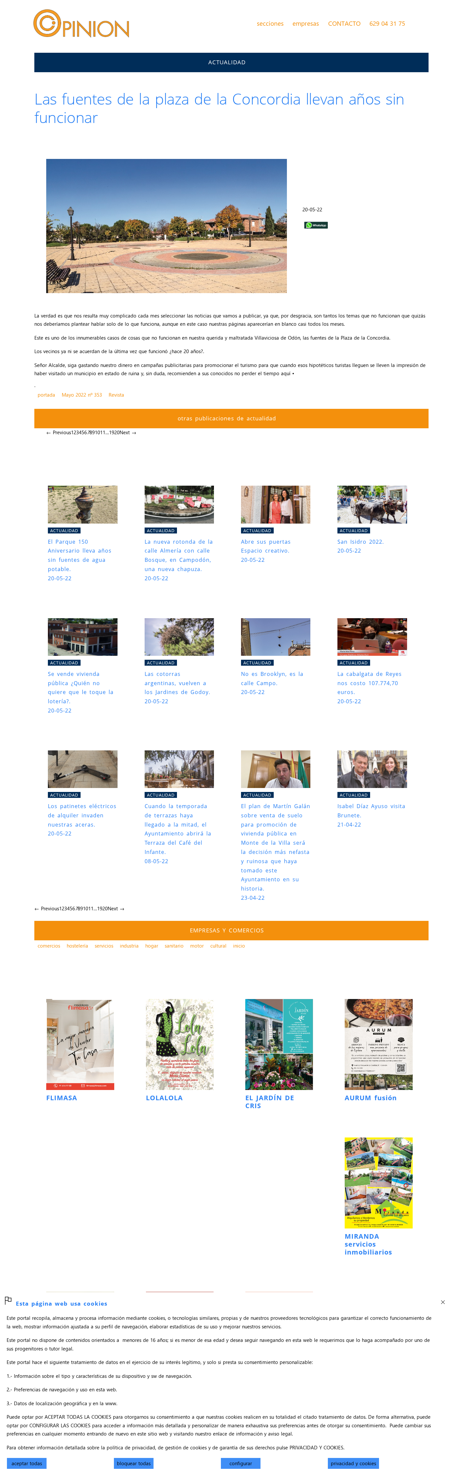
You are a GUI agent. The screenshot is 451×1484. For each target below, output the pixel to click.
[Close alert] (443, 1300)
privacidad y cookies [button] (353, 1463)
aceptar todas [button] (27, 1463)
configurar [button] (240, 1463)
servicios (104, 945)
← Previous (58, 432)
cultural (218, 945)
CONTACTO (344, 23)
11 (102, 432)
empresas (306, 23)
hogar (151, 945)
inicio (239, 945)
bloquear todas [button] (134, 1463)
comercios (49, 945)
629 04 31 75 (387, 23)
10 (97, 432)
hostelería (77, 945)
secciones (270, 23)
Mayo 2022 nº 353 (82, 394)
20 (117, 432)
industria (129, 945)
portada (46, 394)
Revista (116, 394)
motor (197, 945)
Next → (128, 432)
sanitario (174, 945)
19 (111, 432)
